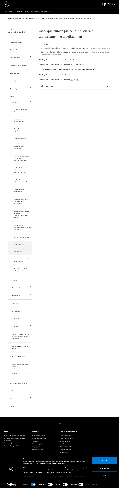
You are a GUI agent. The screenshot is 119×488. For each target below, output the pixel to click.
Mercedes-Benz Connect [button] (19, 356)
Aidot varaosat (64, 452)
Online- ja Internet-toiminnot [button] (19, 383)
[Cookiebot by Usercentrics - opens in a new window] (11, 484)
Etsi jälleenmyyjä (37, 444)
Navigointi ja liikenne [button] (16, 89)
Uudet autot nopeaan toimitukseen (14, 435)
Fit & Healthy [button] (14, 81)
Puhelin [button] (12, 96)
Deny (104, 475)
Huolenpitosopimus (65, 449)
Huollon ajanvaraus (65, 435)
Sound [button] (12, 406)
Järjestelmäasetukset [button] (16, 50)
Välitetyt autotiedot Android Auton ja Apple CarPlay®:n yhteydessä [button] (21, 337)
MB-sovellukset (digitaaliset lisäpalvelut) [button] (20, 365)
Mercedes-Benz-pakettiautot (12, 446)
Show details (91, 484)
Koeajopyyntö (36, 447)
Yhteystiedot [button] (16, 288)
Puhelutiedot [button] (16, 295)
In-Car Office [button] (16, 311)
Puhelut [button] (14, 280)
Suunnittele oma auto (38, 435)
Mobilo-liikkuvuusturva (67, 447)
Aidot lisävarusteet (65, 441)
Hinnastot (35, 441)
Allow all (104, 460)
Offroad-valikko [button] (15, 73)
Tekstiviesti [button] (15, 303)
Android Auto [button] (16, 327)
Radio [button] (11, 399)
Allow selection (104, 468)
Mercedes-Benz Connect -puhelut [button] (20, 347)
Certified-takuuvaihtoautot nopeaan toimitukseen (14, 439)
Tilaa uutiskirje (7, 443)
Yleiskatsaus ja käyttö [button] (16, 42)
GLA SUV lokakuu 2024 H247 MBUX (34, 18)
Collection (63, 444)
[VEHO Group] (6, 4)
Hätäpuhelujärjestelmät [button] (19, 374)
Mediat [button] (12, 391)
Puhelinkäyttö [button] (16, 103)
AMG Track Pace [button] (15, 58)
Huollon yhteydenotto (66, 438)
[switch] (50, 484)
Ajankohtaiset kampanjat (39, 438)
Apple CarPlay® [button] (16, 319)
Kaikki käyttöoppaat (14, 18)
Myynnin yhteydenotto (38, 449)
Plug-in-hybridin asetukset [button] (18, 65)
